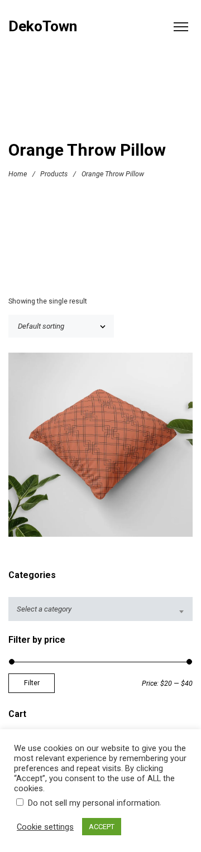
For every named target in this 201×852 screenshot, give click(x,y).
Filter (32, 682)
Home (17, 174)
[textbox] (100, 609)
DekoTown (42, 26)
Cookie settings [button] (45, 827)
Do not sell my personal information (94, 803)
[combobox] (100, 609)
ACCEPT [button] (101, 826)
